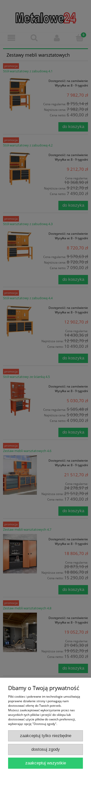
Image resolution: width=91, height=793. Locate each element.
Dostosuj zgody (45, 749)
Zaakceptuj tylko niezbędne (45, 735)
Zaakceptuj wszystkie (45, 763)
